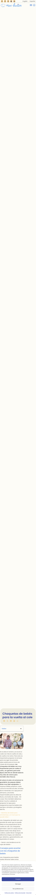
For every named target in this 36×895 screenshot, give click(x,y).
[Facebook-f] (2, 1)
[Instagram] (8, 1)
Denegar (18, 884)
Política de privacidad (20, 892)
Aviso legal (28, 892)
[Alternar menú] (31, 5)
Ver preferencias (18, 888)
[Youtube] (11, 1)
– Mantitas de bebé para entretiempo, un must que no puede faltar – (10, 815)
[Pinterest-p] (5, 1)
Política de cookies (9, 892)
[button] (4, 721)
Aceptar (18, 879)
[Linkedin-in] (14, 1)
